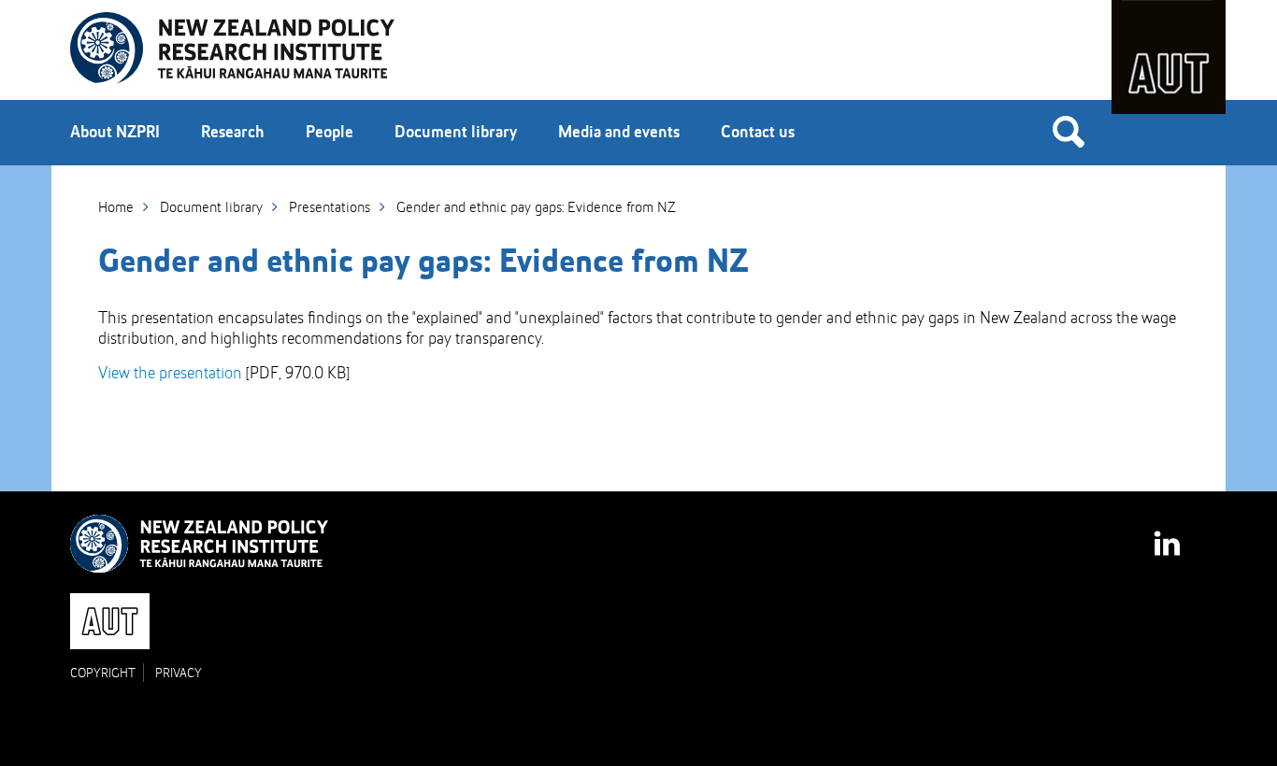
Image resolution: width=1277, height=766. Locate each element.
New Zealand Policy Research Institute (232, 48)
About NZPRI (115, 132)
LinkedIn (1168, 535)
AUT (1169, 57)
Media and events (619, 132)
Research (233, 132)
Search (1068, 130)
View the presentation (170, 373)
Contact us (758, 132)
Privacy (178, 673)
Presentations (329, 208)
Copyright (103, 673)
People (329, 132)
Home (116, 208)
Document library (456, 132)
